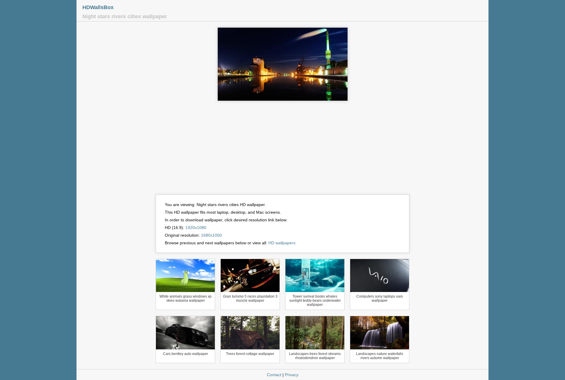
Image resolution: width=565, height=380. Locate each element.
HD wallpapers (281, 242)
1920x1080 (195, 227)
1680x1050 (211, 235)
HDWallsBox (98, 7)
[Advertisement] (282, 150)
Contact (274, 374)
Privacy (291, 374)
